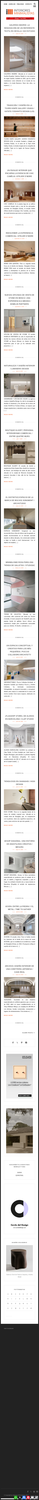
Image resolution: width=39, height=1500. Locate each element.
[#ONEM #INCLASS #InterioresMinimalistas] (19, 1471)
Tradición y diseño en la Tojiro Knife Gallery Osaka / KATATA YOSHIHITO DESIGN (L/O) (19, 108)
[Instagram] (26, 1043)
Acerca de (12, 4)
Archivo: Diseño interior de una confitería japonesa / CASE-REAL (19, 969)
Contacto (28, 4)
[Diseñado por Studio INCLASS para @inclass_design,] (19, 1452)
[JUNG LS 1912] (19, 1098)
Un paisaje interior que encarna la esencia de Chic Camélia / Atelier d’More (19, 173)
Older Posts (27, 1032)
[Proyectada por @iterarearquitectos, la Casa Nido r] (19, 1341)
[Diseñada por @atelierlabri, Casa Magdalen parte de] (19, 1397)
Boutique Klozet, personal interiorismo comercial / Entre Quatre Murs (19, 433)
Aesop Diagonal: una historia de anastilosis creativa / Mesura (19, 844)
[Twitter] (17, 1043)
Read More (8, 89)
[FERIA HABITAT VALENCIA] (20, 18)
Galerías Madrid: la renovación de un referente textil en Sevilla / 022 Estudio (19, 28)
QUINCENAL (19, 1175)
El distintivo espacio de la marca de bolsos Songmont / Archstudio (19, 500)
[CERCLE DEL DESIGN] (19, 1230)
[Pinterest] (22, 1043)
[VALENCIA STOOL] (19, 1271)
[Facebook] (13, 1043)
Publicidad (20, 4)
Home (5, 4)
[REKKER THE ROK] (19, 1153)
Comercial (19, 97)
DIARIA (19, 1172)
